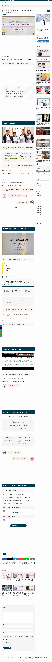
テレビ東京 (32, 657)
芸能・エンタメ (39, 187)
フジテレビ (24, 657)
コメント (5, 611)
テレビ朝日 (28, 657)
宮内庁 (33, 658)
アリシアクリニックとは (11, 89)
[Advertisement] (18, 44)
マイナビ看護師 (18, 143)
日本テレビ (17, 657)
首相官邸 (29, 658)
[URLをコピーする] (32, 559)
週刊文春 (47, 657)
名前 (4, 624)
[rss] (48, 0)
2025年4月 (39, 208)
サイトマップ (5, 657)
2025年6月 (39, 206)
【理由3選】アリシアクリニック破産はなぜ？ (15, 91)
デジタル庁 (22, 658)
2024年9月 (39, 223)
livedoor (19, 658)
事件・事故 (39, 181)
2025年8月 (39, 202)
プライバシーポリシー (11, 657)
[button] (4, 559)
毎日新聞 (40, 657)
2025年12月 (39, 193)
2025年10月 (39, 197)
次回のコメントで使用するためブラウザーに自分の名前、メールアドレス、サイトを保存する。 (18, 637)
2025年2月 (39, 212)
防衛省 (26, 658)
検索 (48, 10)
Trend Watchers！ (7, 3)
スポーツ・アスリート (41, 179)
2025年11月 (39, 195)
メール (4, 628)
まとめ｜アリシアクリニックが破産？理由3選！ (15, 96)
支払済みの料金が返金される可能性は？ (14, 93)
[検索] (49, 0)
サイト (4, 632)
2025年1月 (39, 214)
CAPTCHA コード (6, 642)
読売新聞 (44, 657)
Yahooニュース (18, 255)
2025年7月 (39, 204)
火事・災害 (39, 185)
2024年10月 (39, 221)
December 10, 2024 (24, 428)
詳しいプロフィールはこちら (43, 41)
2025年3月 (39, 210)
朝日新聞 (36, 657)
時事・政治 (4, 14)
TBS (20, 657)
